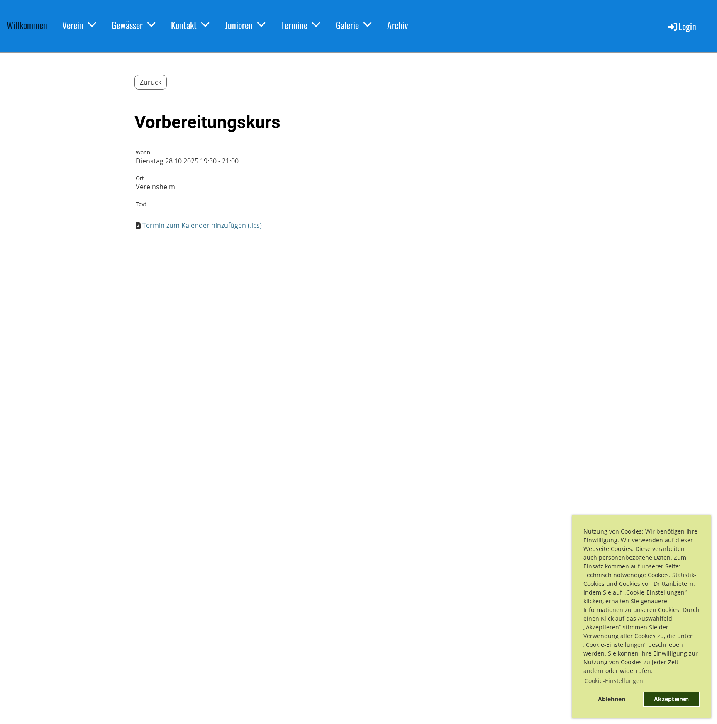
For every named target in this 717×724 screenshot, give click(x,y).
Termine (294, 25)
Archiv (397, 25)
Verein (72, 25)
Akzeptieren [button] (671, 699)
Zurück (150, 82)
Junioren (239, 25)
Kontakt (184, 25)
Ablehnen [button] (611, 699)
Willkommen (27, 25)
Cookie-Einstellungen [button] (614, 681)
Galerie (347, 25)
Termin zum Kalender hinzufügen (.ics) (202, 225)
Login (687, 26)
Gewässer (127, 25)
